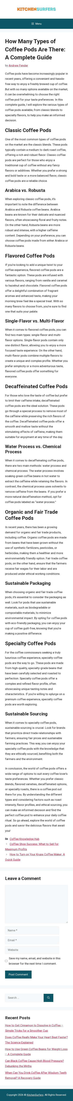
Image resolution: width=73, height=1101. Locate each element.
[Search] (48, 998)
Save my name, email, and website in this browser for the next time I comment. (34, 961)
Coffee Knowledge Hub (24, 839)
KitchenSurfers (35, 1094)
